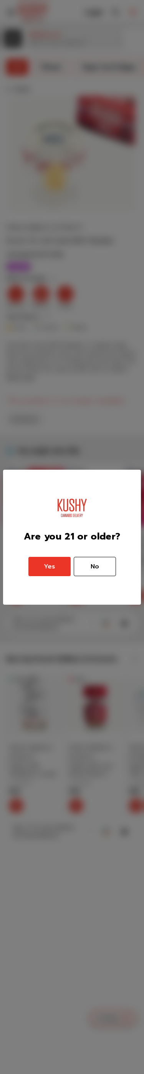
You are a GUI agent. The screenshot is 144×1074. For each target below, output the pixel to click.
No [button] (95, 566)
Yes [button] (49, 566)
